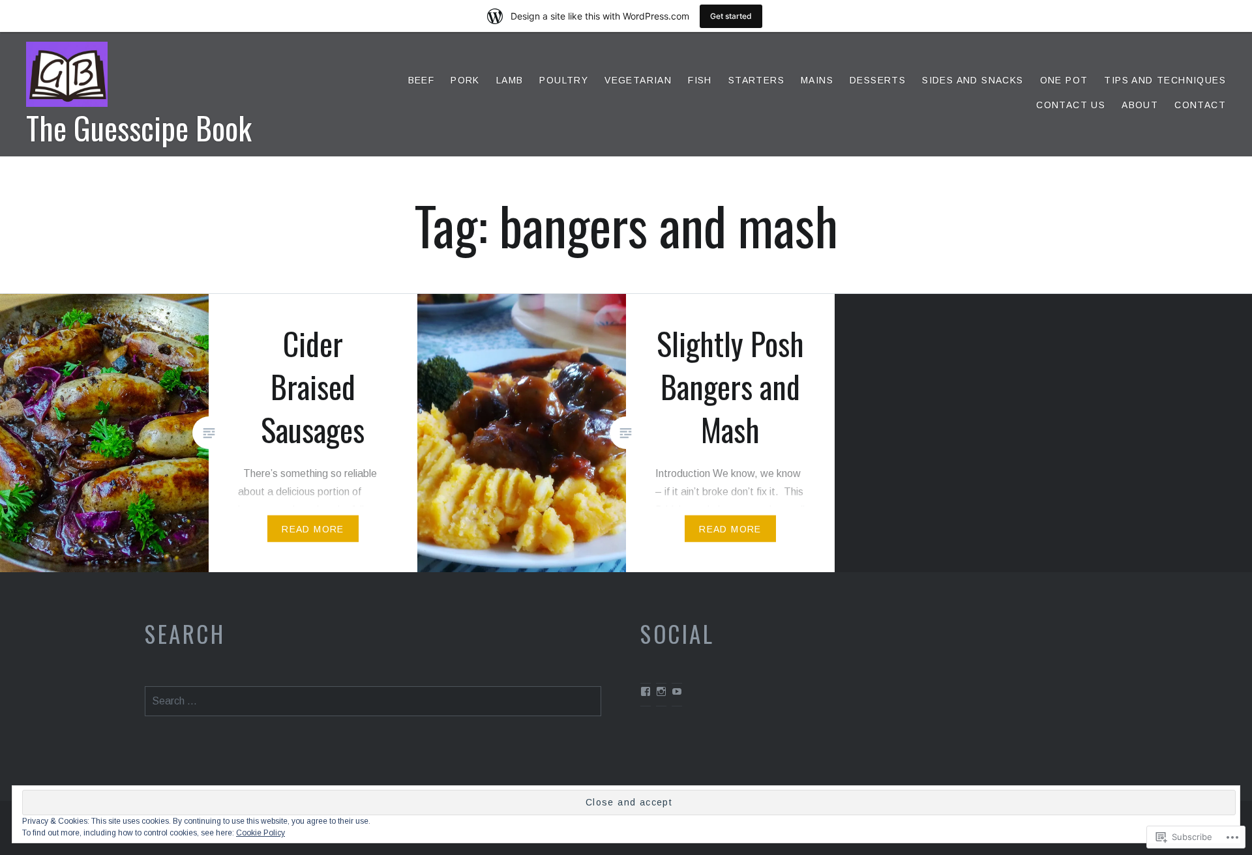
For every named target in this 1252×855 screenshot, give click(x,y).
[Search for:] (373, 700)
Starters (756, 80)
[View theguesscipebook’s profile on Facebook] (645, 691)
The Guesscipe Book (139, 127)
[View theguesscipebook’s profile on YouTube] (677, 691)
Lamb (510, 80)
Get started (731, 16)
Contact (1200, 105)
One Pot (1064, 80)
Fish (700, 80)
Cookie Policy (260, 832)
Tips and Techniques (1165, 80)
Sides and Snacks (972, 80)
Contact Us (1070, 105)
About (1140, 105)
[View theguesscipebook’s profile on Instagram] (661, 691)
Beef (421, 80)
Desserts (878, 80)
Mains (817, 80)
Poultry (563, 80)
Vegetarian (638, 80)
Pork (465, 80)
